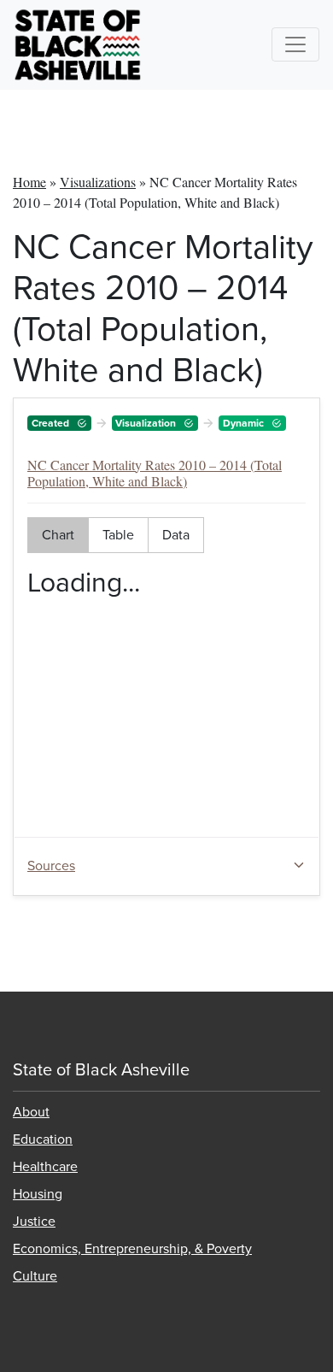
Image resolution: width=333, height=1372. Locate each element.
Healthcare (45, 1166)
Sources (51, 866)
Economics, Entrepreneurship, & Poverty (132, 1248)
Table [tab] (118, 535)
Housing (37, 1194)
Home (29, 182)
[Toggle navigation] (295, 44)
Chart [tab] (58, 535)
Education (43, 1139)
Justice (34, 1221)
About (31, 1112)
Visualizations (98, 182)
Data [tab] (176, 535)
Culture (35, 1276)
